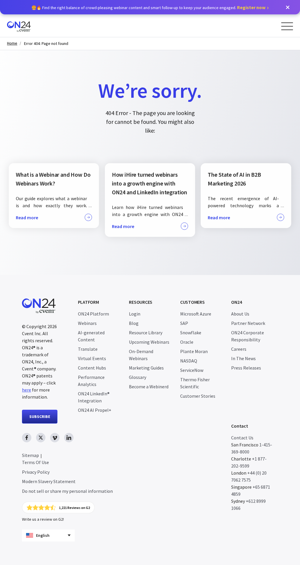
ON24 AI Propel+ (94, 410)
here (26, 390)
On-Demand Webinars (141, 354)
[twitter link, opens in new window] (40, 437)
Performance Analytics (91, 380)
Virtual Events (92, 358)
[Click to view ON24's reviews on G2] (58, 507)
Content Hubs (92, 368)
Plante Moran (194, 351)
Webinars (87, 323)
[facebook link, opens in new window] (26, 437)
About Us (240, 314)
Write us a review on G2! (43, 519)
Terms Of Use (35, 462)
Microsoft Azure (195, 314)
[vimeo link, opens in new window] (54, 437)
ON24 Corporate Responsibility (247, 336)
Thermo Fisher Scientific (195, 383)
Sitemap (30, 455)
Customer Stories (197, 396)
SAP (184, 323)
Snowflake (190, 332)
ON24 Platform (93, 314)
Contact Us (242, 438)
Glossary (137, 377)
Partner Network (248, 323)
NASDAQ (188, 361)
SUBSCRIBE (39, 416)
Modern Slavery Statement (49, 481)
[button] (287, 7)
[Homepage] (30, 25)
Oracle (186, 342)
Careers (238, 349)
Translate (88, 349)
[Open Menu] (287, 26)
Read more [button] (27, 217)
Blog (134, 323)
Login (134, 314)
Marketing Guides (146, 368)
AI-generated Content (91, 336)
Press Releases (246, 368)
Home (12, 43)
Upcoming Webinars (149, 342)
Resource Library (145, 332)
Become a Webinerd (148, 386)
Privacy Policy (36, 472)
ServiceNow (191, 370)
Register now (251, 7)
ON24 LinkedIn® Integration (94, 397)
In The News (243, 358)
